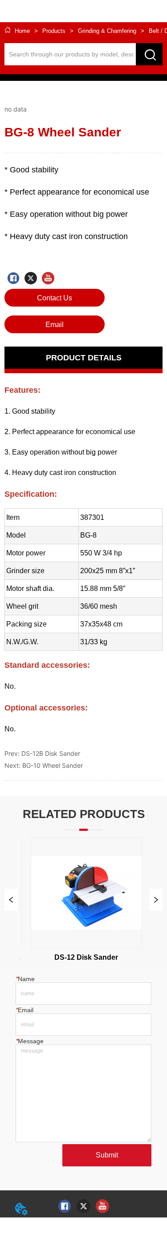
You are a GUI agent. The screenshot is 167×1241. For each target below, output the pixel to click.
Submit (107, 1155)
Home (22, 31)
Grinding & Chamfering (107, 31)
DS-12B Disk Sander (50, 753)
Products (53, 31)
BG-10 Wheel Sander (52, 765)
